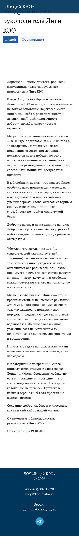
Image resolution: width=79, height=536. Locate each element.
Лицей (10, 39)
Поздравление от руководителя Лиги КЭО (32, 20)
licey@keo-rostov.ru (39, 493)
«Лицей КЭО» (19, 6)
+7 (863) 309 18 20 (39, 489)
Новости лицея (18, 431)
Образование (33, 39)
